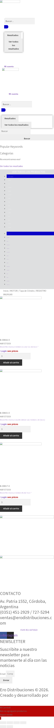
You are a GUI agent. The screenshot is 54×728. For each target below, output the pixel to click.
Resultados (12, 35)
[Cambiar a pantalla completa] (10, 722)
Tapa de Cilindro (26, 290)
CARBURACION (9, 187)
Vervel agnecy (13, 700)
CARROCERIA (8, 248)
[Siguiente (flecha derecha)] (10, 726)
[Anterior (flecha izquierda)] (3, 726)
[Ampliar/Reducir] (3, 722)
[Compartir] (16, 722)
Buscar (27, 138)
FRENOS (9, 205)
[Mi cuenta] (9, 61)
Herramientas (8, 266)
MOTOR (9, 216)
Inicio (5, 290)
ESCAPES (9, 198)
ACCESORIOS (9, 180)
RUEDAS (7, 277)
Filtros (7, 259)
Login (4, 351)
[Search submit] (6, 26)
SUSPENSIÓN (9, 223)
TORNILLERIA (9, 227)
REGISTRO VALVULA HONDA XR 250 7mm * (15, 493)
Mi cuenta (9, 66)
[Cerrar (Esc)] (23, 722)
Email (3, 673)
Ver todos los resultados (13, 45)
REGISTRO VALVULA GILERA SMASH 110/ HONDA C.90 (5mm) (22, 420)
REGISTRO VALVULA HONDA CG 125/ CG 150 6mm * (19, 347)
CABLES (7, 241)
